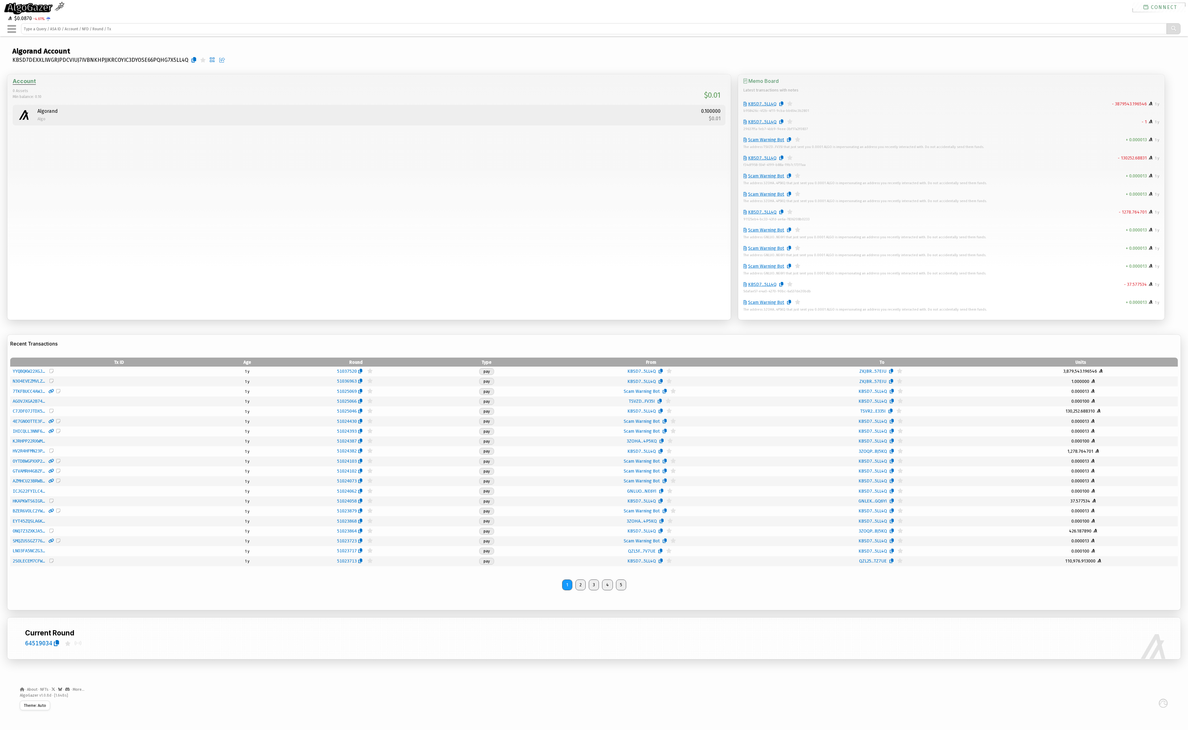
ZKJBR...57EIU (872, 371)
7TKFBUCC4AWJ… (29, 391)
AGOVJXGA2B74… (29, 401)
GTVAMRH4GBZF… (29, 471)
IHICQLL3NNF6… (29, 431)
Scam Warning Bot (766, 139)
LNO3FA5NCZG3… (29, 550)
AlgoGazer (30, 7)
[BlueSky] (60, 689)
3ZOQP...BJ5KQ (873, 451)
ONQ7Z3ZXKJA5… (29, 530)
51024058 (347, 501)
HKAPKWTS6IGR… (29, 501)
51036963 (347, 381)
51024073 (347, 480)
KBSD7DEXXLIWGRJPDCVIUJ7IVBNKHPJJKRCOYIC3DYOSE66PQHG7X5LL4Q (100, 60)
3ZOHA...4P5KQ (642, 441)
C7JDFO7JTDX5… (29, 411)
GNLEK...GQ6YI (873, 501)
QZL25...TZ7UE (873, 561)
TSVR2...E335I (873, 411)
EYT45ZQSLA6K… (29, 521)
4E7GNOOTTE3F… (29, 421)
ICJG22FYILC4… (29, 491)
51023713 (347, 560)
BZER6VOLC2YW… (29, 510)
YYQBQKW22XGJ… (29, 371)
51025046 (347, 411)
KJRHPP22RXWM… (29, 441)
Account (24, 81)
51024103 (347, 461)
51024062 (347, 491)
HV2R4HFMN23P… (29, 450)
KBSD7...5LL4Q (762, 104)
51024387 (347, 441)
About (32, 689)
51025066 (347, 401)
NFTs (44, 689)
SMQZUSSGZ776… (29, 540)
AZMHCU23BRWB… (29, 480)
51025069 (347, 391)
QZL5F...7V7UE (642, 551)
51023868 (347, 521)
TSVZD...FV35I (642, 401)
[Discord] (67, 689)
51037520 (347, 371)
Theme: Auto (35, 705)
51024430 (347, 421)
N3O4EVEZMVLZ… (29, 381)
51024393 (347, 431)
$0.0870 (22, 18)
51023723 (347, 540)
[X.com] (53, 689)
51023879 (347, 510)
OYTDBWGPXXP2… (29, 461)
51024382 (347, 450)
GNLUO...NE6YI (641, 491)
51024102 (347, 471)
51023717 (347, 550)
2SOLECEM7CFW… (29, 560)
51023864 (347, 530)
